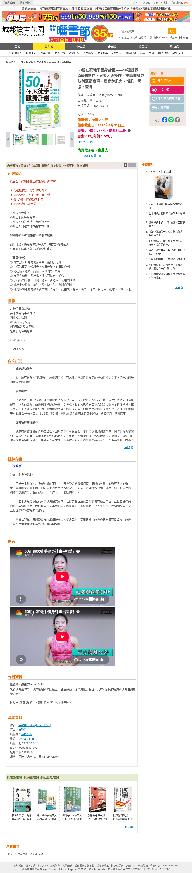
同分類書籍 (31, 777)
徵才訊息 (31, 865)
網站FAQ (43, 865)
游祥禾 (157, 37)
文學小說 (60, 53)
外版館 (80, 46)
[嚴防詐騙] (96, 10)
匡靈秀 (142, 37)
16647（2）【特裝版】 (160, 171)
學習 (151, 53)
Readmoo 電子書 (92, 155)
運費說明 (9, 2)
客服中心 (131, 865)
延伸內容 (47, 165)
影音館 (174, 46)
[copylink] (177, 120)
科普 (142, 53)
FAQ (40, 854)
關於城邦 (18, 865)
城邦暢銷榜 (15, 53)
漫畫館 (143, 46)
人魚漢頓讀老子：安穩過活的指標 (166, 259)
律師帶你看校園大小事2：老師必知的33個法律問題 (72, 819)
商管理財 (74, 53)
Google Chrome (48, 869)
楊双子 (173, 37)
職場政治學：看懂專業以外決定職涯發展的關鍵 (21, 819)
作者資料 (69, 165)
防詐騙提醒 (117, 865)
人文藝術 (88, 53)
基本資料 (82, 165)
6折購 (164, 2)
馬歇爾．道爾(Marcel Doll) (104, 95)
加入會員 (145, 2)
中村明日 (183, 37)
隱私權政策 (103, 865)
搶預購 (133, 37)
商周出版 (96, 100)
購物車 (182, 2)
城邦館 (48, 46)
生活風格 (102, 53)
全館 (17, 46)
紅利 (155, 2)
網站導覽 (55, 865)
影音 (58, 165)
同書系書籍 (14, 777)
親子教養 (163, 53)
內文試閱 (34, 165)
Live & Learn (26, 738)
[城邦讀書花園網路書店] (23, 42)
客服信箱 (143, 865)
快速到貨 (25, 2)
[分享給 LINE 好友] (171, 120)
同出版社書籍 (50, 777)
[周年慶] (96, 21)
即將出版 (45, 53)
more (177, 287)
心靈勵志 (117, 53)
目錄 (23, 165)
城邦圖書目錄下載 (84, 865)
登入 (135, 2)
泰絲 (149, 37)
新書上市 (31, 53)
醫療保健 (131, 53)
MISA (165, 37)
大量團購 (67, 865)
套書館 (111, 46)
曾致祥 (22, 729)
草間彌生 (124, 37)
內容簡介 (12, 165)
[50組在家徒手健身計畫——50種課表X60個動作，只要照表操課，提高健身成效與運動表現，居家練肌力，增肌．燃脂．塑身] (18, 144)
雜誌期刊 (177, 53)
